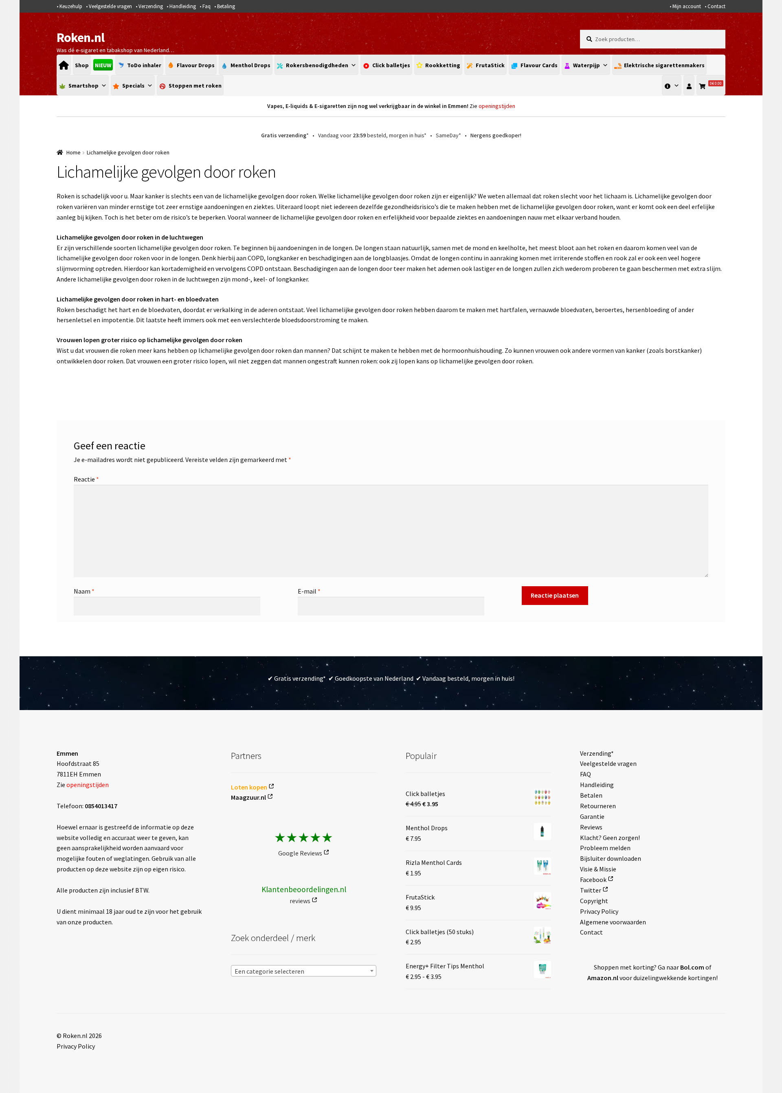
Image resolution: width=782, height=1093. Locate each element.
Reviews (591, 827)
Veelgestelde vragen (110, 6)
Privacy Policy (599, 911)
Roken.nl (80, 37)
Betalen (591, 795)
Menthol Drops (250, 65)
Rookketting (442, 65)
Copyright (594, 901)
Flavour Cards (539, 65)
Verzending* (597, 753)
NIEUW (103, 65)
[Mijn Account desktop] (689, 85)
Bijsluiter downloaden (610, 858)
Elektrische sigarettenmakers (664, 65)
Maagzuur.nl (248, 797)
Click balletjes (391, 65)
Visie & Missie (598, 869)
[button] (671, 85)
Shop (82, 65)
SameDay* (448, 135)
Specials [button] (133, 85)
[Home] (64, 65)
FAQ (585, 774)
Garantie (592, 816)
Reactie (86, 479)
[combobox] (303, 970)
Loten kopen (249, 787)
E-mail (309, 591)
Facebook (593, 879)
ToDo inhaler (144, 65)
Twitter (590, 890)
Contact (716, 6)
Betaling (226, 6)
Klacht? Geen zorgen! (610, 837)
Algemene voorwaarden (613, 922)
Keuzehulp (70, 6)
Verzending (150, 6)
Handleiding (182, 6)
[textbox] (303, 971)
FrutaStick (490, 65)
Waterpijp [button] (586, 65)
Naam (84, 591)
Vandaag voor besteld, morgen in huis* (372, 135)
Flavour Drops (196, 65)
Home (73, 152)
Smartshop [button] (83, 85)
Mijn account (686, 6)
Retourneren (598, 806)
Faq (206, 6)
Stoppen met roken (195, 85)
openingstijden (497, 106)
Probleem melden (605, 848)
